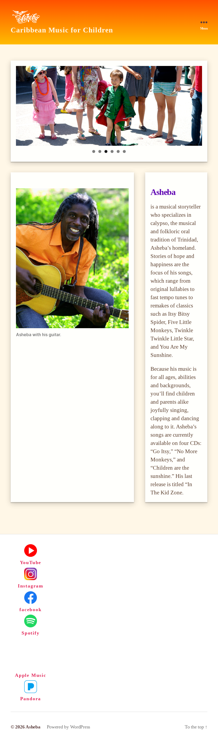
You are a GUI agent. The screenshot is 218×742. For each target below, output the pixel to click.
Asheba (33, 727)
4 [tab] (112, 151)
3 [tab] (105, 151)
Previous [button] (23, 105)
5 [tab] (118, 151)
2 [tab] (99, 151)
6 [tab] (124, 151)
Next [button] (195, 105)
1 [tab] (93, 151)
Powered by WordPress (68, 727)
